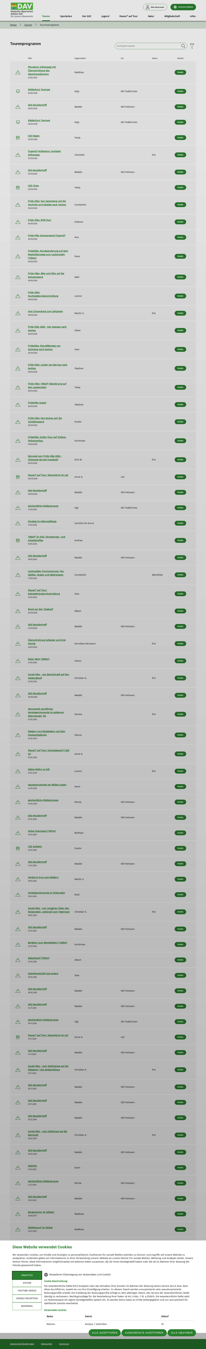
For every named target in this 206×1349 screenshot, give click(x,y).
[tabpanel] (119, 1300)
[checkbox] (119, 1275)
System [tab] (27, 1282)
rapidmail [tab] (27, 1306)
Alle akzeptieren (104, 1332)
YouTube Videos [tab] (27, 1290)
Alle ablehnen (182, 1332)
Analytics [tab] (27, 1275)
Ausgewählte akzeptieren (144, 1332)
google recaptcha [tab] (27, 1298)
